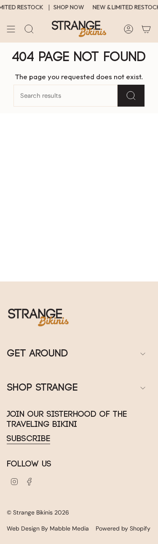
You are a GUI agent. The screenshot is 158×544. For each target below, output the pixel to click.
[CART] (146, 29)
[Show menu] (11, 29)
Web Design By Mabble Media (48, 528)
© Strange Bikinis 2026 (38, 512)
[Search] (131, 96)
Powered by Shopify (123, 528)
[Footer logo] (38, 317)
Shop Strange (42, 388)
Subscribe (28, 438)
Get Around (37, 353)
